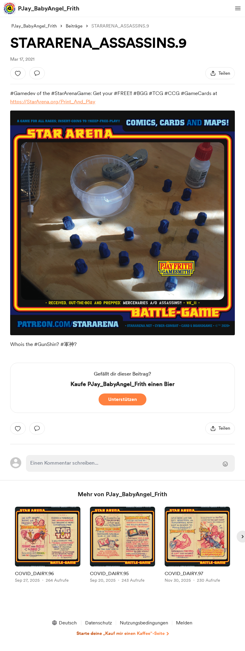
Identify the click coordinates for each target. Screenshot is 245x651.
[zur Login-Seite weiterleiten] (130, 463)
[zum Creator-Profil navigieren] (10, 8)
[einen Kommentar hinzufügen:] (37, 73)
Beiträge (74, 26)
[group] (48, 545)
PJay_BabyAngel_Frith (48, 8)
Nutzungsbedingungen (144, 623)
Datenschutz (98, 623)
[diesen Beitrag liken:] (18, 73)
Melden (184, 623)
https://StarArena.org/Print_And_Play (52, 102)
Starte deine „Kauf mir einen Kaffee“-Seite (120, 633)
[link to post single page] (48, 545)
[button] (237, 8)
